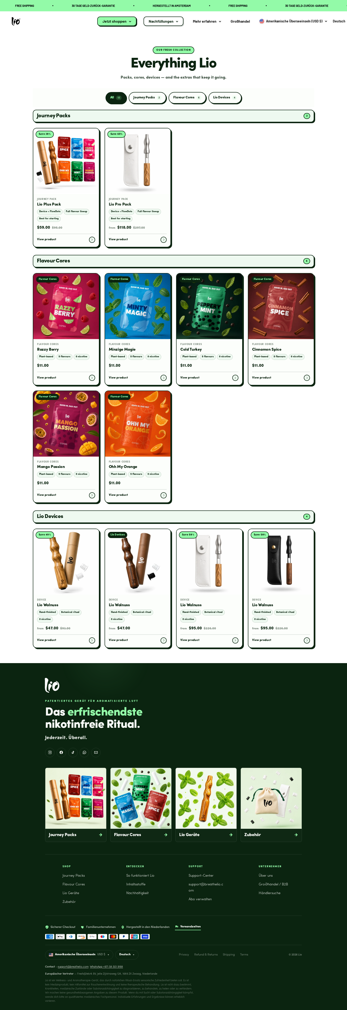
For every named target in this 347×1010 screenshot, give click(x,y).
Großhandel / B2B (273, 884)
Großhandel (240, 21)
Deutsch (125, 954)
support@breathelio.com (73, 966)
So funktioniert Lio (140, 876)
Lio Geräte (71, 893)
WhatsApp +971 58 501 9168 (106, 966)
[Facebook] (61, 752)
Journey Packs (146, 97)
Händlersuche (269, 893)
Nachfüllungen (161, 21)
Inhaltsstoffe (135, 884)
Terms (244, 954)
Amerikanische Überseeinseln (80, 954)
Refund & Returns (206, 954)
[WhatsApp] (84, 752)
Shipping (229, 954)
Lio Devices (224, 97)
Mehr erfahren (204, 21)
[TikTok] (73, 752)
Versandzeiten (190, 926)
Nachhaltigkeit (137, 893)
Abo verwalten (200, 899)
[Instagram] (50, 752)
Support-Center (201, 876)
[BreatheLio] (52, 685)
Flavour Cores (186, 97)
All (115, 97)
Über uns (266, 876)
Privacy (184, 954)
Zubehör (69, 902)
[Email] (96, 752)
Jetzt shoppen (114, 21)
